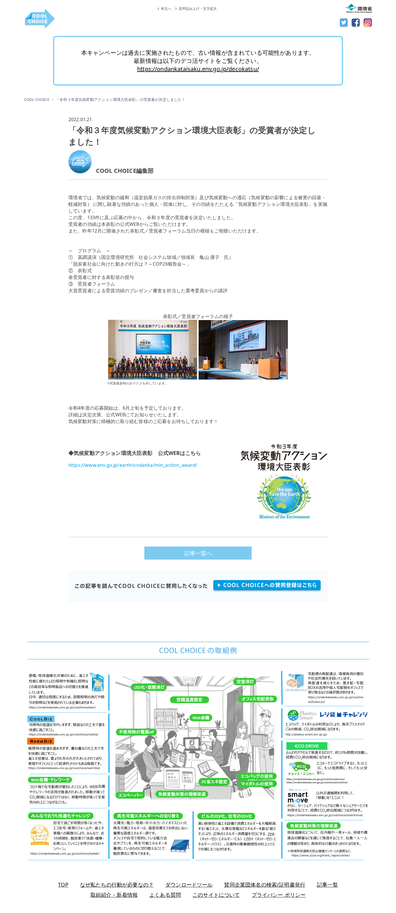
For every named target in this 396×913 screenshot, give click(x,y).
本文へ (166, 8)
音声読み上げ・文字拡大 (198, 8)
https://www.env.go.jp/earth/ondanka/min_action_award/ (132, 465)
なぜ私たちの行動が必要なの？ (117, 884)
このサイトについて (216, 894)
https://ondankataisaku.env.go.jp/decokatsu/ (198, 69)
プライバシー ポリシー (279, 894)
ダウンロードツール (188, 884)
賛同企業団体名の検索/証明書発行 (264, 884)
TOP (63, 884)
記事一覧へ (198, 553)
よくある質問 (165, 894)
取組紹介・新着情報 (114, 894)
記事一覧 (327, 884)
